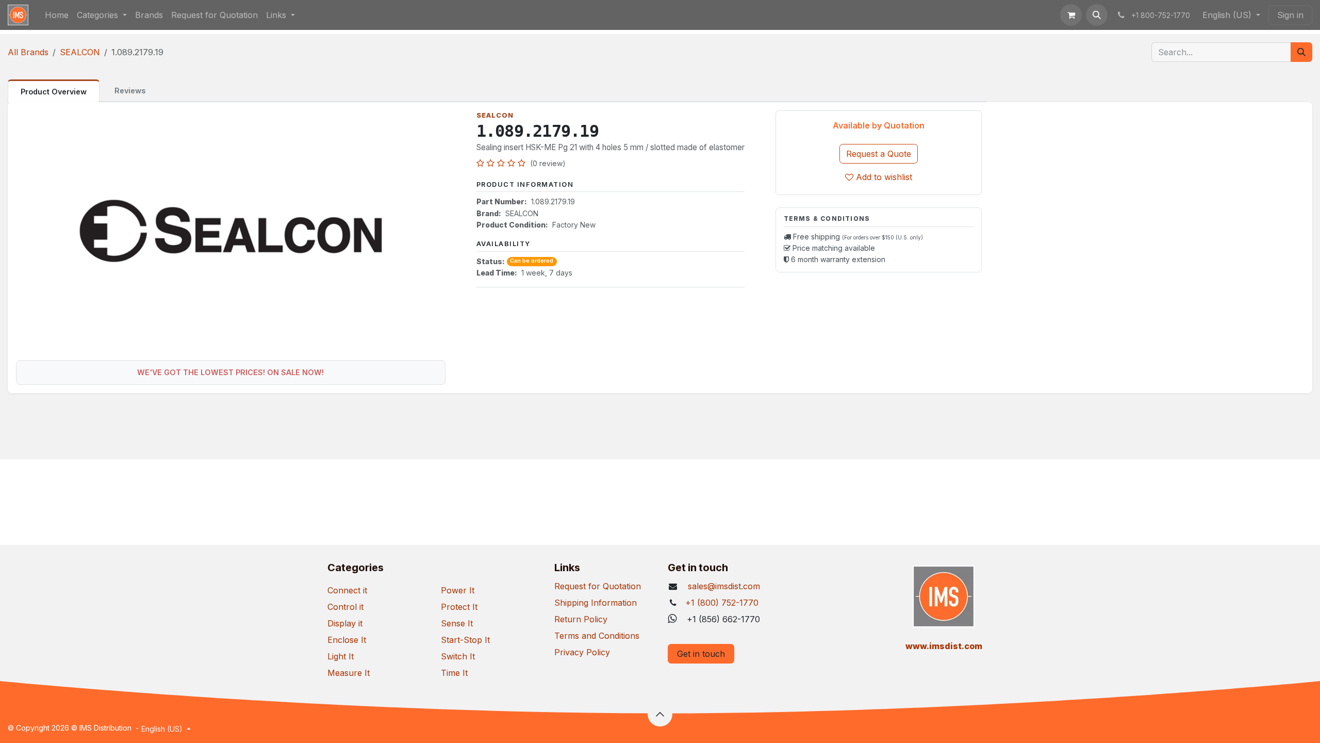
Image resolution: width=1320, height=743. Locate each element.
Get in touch (701, 654)
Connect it (347, 590)
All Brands (28, 52)
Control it (345, 607)
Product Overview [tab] (54, 91)
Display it (344, 623)
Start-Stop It (465, 640)
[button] (1097, 15)
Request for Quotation (597, 586)
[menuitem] (57, 15)
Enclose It (346, 640)
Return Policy (580, 619)
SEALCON (80, 52)
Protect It (459, 607)
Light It (340, 656)
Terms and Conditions (596, 636)
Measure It (348, 673)
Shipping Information (595, 602)
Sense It (457, 623)
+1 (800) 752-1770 (721, 602)
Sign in (1290, 15)
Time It (454, 673)
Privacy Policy (582, 652)
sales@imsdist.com (722, 586)
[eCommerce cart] (1071, 15)
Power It (457, 590)
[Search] (1301, 52)
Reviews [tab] (129, 90)
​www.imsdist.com (943, 646)
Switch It (458, 656)
